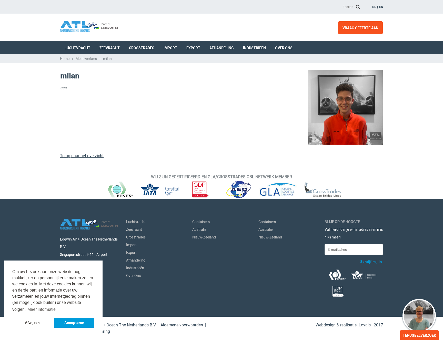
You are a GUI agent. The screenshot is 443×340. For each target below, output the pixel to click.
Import (170, 48)
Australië (199, 229)
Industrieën (254, 48)
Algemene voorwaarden (181, 325)
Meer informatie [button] (41, 309)
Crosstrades (141, 48)
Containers (201, 222)
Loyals (365, 325)
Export (193, 48)
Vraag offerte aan (360, 28)
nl (374, 7)
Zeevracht (109, 48)
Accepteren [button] (74, 323)
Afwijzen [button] (32, 323)
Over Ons (284, 48)
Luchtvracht (77, 48)
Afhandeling (221, 48)
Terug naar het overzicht (82, 155)
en (381, 7)
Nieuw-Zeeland (204, 237)
